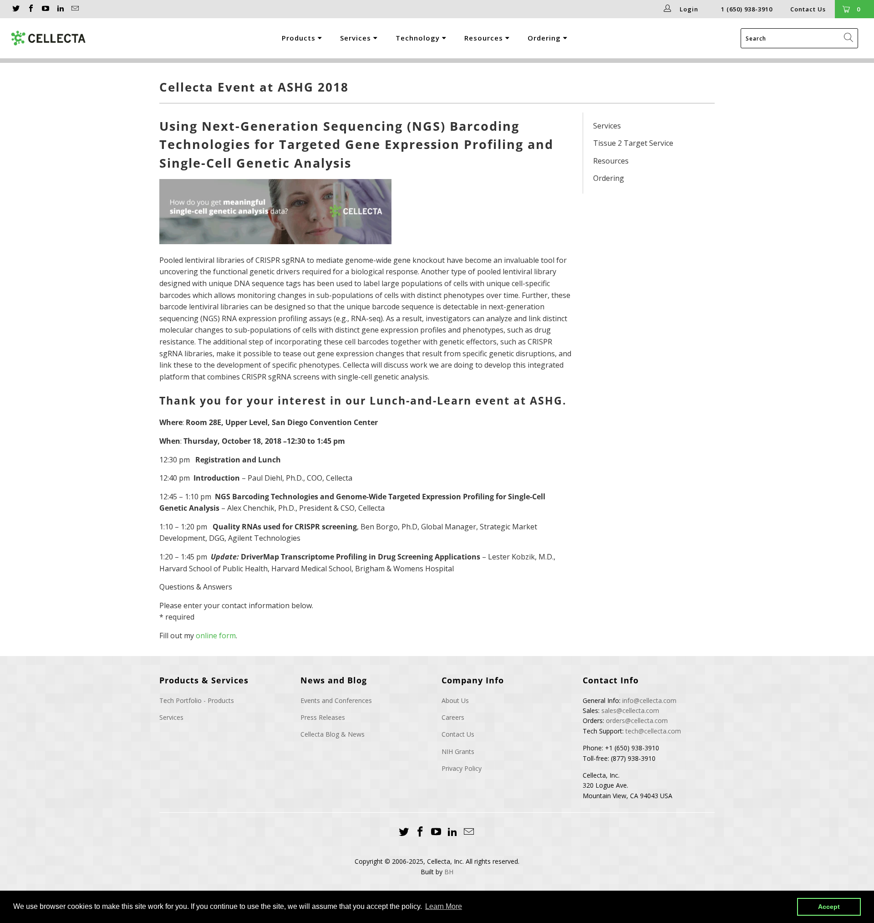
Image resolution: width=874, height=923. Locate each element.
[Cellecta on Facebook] (30, 9)
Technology (419, 37)
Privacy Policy (462, 768)
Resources (484, 37)
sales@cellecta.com (630, 710)
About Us (455, 700)
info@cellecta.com (649, 700)
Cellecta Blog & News (332, 734)
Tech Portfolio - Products (196, 700)
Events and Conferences (336, 700)
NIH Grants (458, 751)
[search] (799, 38)
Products (300, 37)
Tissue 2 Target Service (633, 143)
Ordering (545, 37)
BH (448, 871)
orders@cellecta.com (637, 720)
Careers (453, 717)
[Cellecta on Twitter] (15, 9)
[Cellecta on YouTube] (45, 9)
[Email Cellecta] (75, 9)
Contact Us (808, 9)
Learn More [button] (443, 906)
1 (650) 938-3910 (746, 9)
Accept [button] (829, 906)
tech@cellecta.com (653, 731)
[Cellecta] (61, 38)
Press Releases (322, 717)
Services (356, 37)
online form (216, 636)
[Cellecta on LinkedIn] (60, 9)
